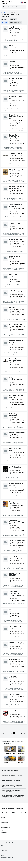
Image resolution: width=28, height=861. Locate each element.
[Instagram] (9, 842)
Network (5, 3)
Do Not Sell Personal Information (7, 852)
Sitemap (2, 855)
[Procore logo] (7, 1)
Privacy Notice (4, 848)
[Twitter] (6, 842)
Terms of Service (4, 850)
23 (21, 733)
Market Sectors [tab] (15, 812)
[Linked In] (1, 842)
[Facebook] (4, 842)
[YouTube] (12, 842)
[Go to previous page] (4, 733)
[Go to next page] (24, 733)
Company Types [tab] (5, 812)
